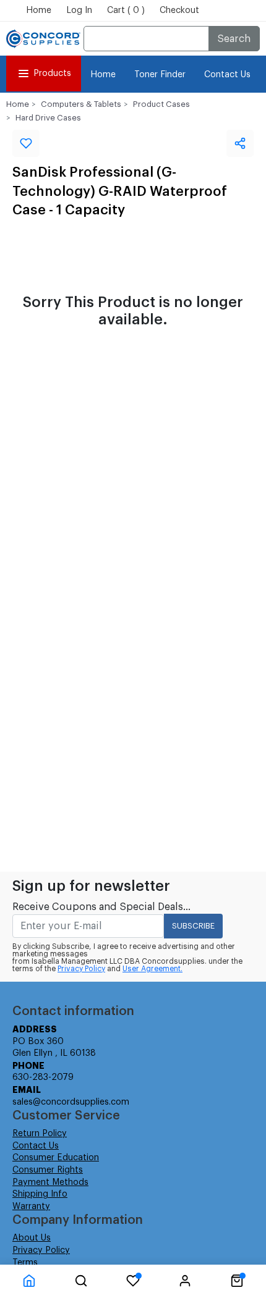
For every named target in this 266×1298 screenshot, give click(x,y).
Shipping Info (39, 1194)
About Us (31, 1238)
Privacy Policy (81, 968)
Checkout (179, 10)
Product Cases (161, 104)
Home (38, 10)
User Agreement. (152, 968)
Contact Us (227, 74)
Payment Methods (50, 1182)
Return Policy (39, 1133)
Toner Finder (160, 74)
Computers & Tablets (81, 104)
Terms (25, 1262)
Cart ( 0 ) (126, 10)
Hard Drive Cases (48, 118)
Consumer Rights (47, 1170)
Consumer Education (55, 1157)
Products (52, 73)
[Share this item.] (240, 143)
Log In (79, 10)
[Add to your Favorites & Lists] (26, 143)
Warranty (31, 1206)
